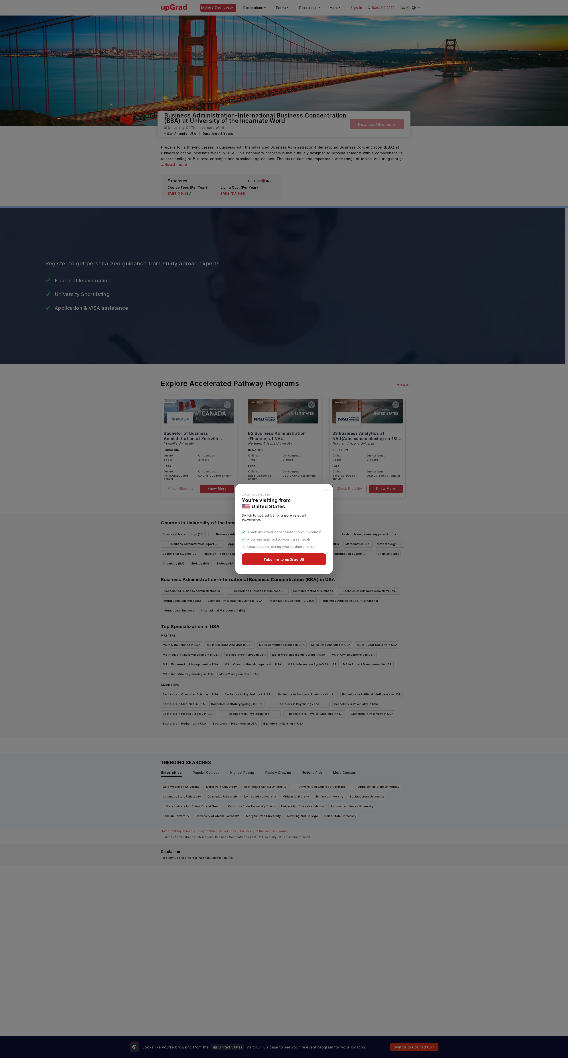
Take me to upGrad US (284, 559)
